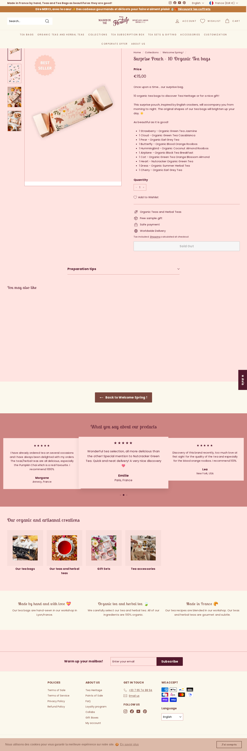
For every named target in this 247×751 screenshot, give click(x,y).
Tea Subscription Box (127, 34)
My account (93, 723)
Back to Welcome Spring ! (126, 397)
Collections (97, 34)
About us (138, 43)
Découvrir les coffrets (194, 9)
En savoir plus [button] (129, 744)
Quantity (141, 180)
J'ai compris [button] (229, 744)
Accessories (190, 34)
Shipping (155, 236)
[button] (16, 363)
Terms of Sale (56, 690)
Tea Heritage (94, 690)
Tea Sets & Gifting (162, 34)
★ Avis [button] (243, 380)
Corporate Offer (114, 43)
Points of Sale (94, 695)
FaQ (88, 701)
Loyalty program (96, 706)
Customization (215, 34)
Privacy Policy (56, 701)
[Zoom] (73, 113)
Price (137, 69)
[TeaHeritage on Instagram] (125, 711)
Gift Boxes (92, 717)
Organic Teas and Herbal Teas (60, 34)
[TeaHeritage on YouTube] (138, 711)
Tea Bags (27, 34)
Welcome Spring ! (173, 52)
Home (137, 52)
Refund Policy (56, 706)
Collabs (90, 712)
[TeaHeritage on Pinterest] (145, 711)
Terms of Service (58, 695)
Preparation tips (81, 269)
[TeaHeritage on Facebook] (132, 711)
